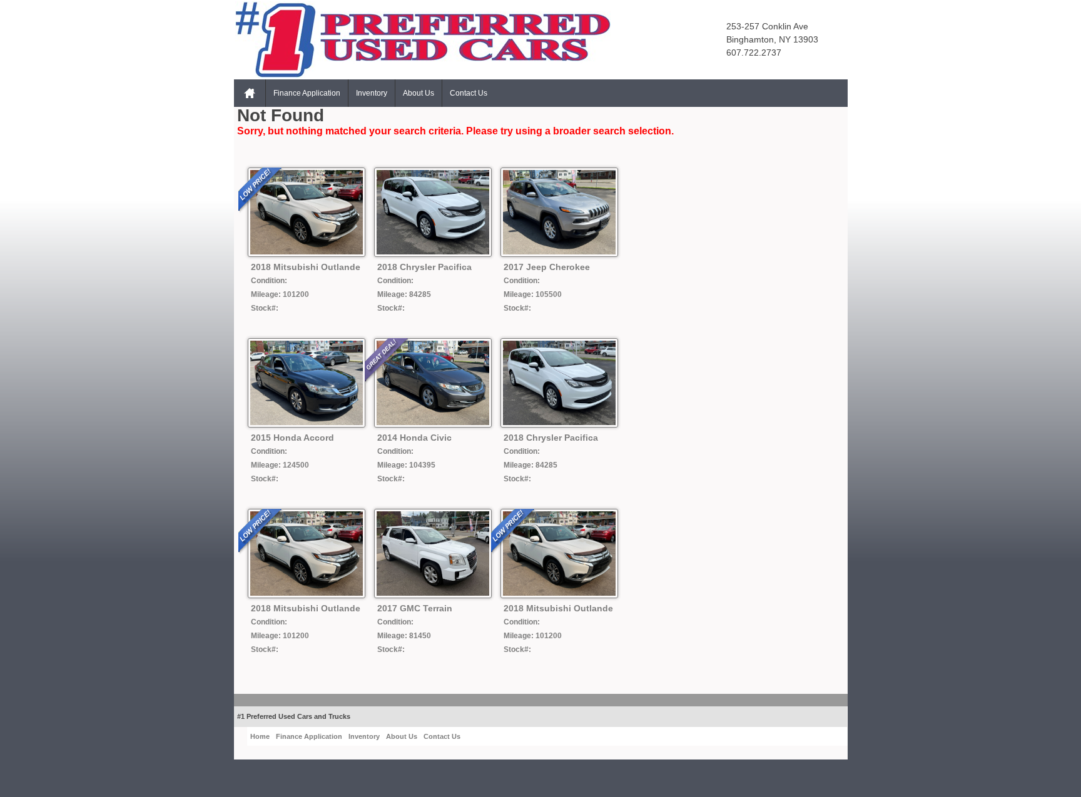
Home (249, 93)
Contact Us (468, 93)
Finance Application (306, 93)
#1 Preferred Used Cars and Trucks (293, 716)
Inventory (371, 93)
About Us (418, 93)
